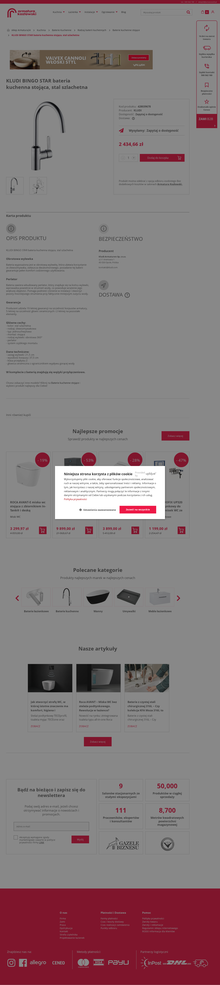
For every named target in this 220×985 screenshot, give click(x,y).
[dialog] (110, 492)
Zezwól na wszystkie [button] (138, 509)
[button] (99, 510)
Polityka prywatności (75, 499)
